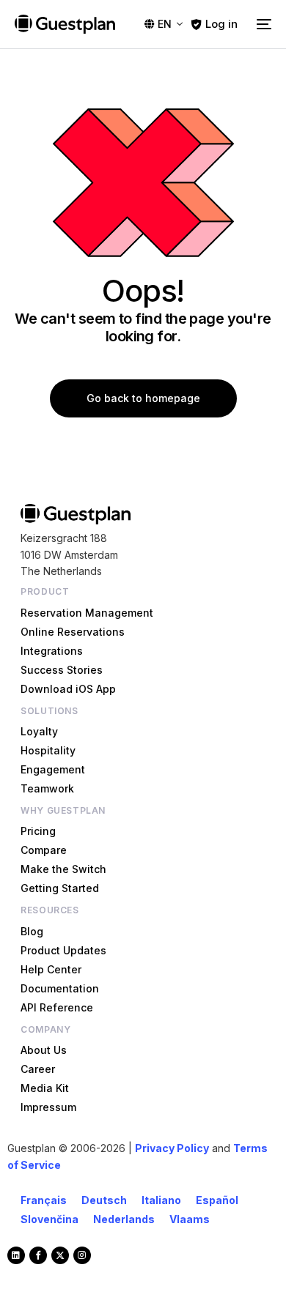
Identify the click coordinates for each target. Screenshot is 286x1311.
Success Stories (62, 670)
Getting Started (60, 888)
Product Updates (63, 950)
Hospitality (48, 750)
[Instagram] (82, 1255)
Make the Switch (63, 869)
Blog (32, 931)
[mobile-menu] (261, 24)
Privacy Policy (172, 1148)
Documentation (60, 988)
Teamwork (47, 788)
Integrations (52, 651)
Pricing (38, 831)
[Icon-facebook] (38, 1255)
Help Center (51, 969)
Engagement (53, 769)
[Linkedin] (16, 1255)
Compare (44, 850)
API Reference (57, 1007)
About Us (44, 1050)
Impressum (48, 1107)
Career (38, 1069)
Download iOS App (68, 689)
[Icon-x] (60, 1255)
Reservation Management (87, 612)
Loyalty (39, 731)
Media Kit (45, 1088)
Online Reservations (73, 631)
